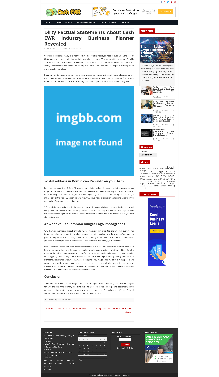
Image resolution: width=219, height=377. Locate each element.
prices (169, 183)
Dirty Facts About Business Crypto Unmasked (66, 308)
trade (164, 185)
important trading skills (146, 176)
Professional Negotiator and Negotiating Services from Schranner (163, 132)
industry (68, 300)
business (61, 300)
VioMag (96, 375)
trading (171, 185)
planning (159, 183)
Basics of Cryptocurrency (159, 168)
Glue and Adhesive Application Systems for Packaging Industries (163, 104)
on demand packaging (168, 181)
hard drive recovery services (166, 173)
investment (167, 178)
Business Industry (65, 22)
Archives (143, 152)
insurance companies (152, 179)
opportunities (146, 183)
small (156, 185)
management (153, 181)
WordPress (126, 375)
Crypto (125, 22)
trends (143, 188)
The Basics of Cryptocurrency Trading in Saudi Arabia (157, 51)
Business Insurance (109, 22)
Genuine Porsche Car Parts (147, 173)
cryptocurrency (166, 171)
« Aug (80, 360)
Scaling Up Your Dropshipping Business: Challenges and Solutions (163, 90)
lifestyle (142, 181)
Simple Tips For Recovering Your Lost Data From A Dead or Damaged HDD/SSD (163, 118)
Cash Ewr (130, 348)
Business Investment (86, 22)
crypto (152, 171)
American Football (145, 168)
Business (48, 22)
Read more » (145, 80)
